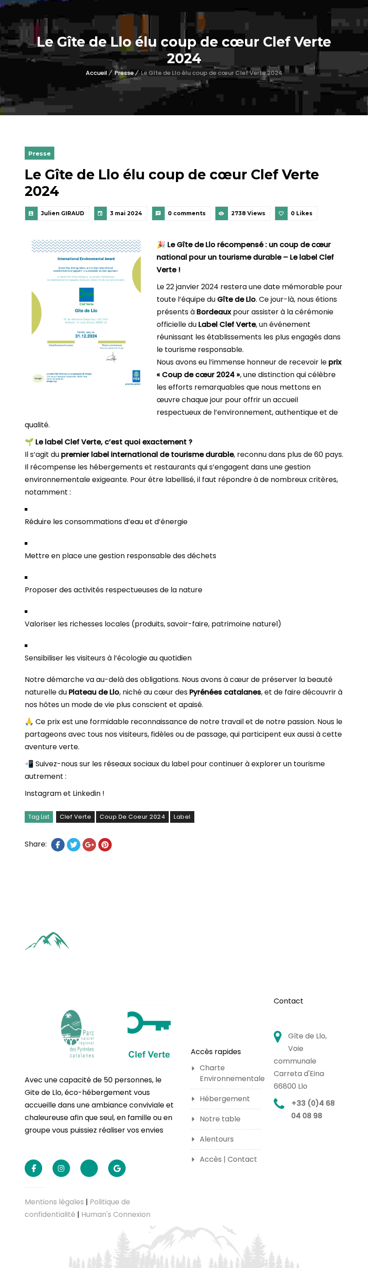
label (182, 816)
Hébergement (225, 1099)
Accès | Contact (228, 1159)
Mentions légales (54, 1202)
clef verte (75, 816)
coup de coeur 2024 (132, 816)
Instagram (43, 793)
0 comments (187, 213)
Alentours (217, 1139)
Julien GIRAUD (62, 213)
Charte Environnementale (230, 1073)
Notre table (220, 1119)
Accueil (96, 73)
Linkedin (87, 793)
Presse (124, 73)
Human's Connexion (115, 1214)
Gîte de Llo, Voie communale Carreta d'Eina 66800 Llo (300, 1061)
